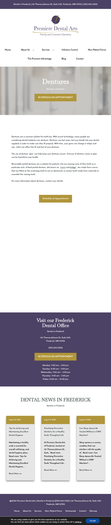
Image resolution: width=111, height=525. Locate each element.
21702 (62, 341)
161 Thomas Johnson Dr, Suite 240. (55, 338)
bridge (73, 167)
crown (63, 167)
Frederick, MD (52, 341)
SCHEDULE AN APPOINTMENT (55, 97)
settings (78, 522)
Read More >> (15, 474)
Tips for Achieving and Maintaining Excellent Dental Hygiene (19, 431)
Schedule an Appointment (56, 198)
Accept (93, 520)
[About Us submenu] (33, 50)
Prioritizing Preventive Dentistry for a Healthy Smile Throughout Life (54, 431)
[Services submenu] (53, 50)
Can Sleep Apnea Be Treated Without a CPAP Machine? (90, 431)
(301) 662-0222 (90, 4)
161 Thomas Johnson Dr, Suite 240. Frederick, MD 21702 (57, 4)
